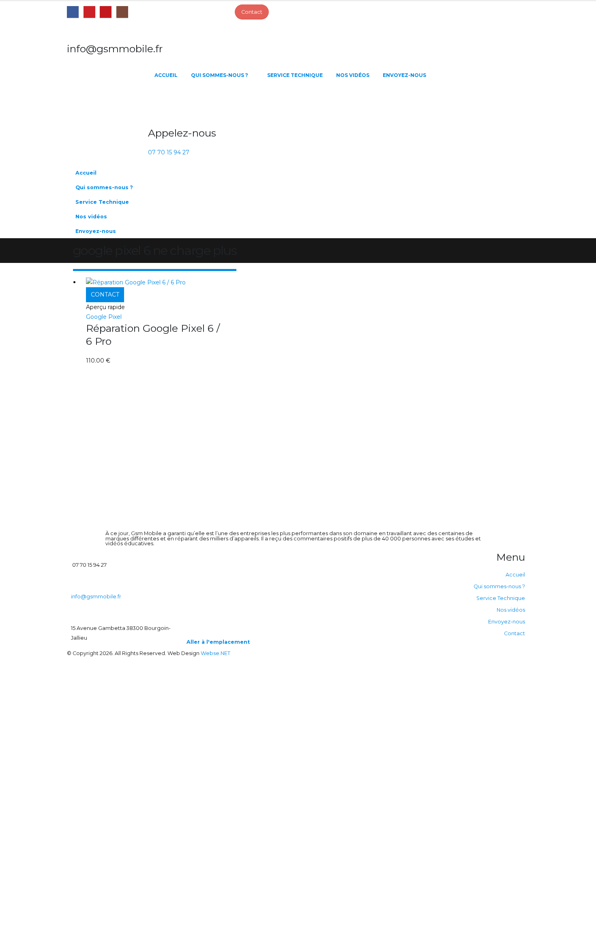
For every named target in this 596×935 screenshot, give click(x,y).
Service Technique (295, 75)
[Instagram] (122, 12)
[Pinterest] (89, 12)
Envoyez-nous (404, 75)
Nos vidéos (352, 75)
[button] (515, 199)
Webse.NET (215, 653)
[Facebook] (73, 12)
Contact (514, 633)
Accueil (166, 75)
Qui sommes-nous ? (219, 75)
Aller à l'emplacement (218, 642)
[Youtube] (105, 12)
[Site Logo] (107, 103)
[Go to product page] (154, 282)
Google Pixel (104, 316)
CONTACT (105, 294)
